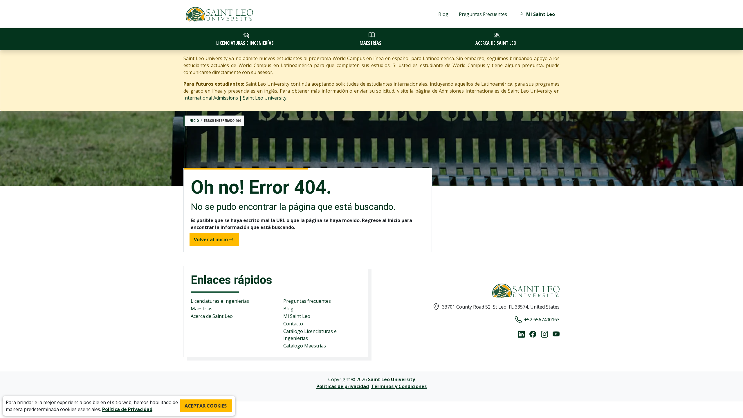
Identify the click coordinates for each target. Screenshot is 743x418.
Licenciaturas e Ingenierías (220, 301)
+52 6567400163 (542, 319)
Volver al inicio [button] (211, 239)
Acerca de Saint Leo (212, 316)
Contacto (293, 323)
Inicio (193, 120)
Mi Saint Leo (296, 316)
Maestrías (201, 308)
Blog (443, 14)
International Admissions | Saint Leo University (234, 98)
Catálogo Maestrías (304, 346)
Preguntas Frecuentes (483, 14)
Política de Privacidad (127, 409)
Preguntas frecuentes (307, 301)
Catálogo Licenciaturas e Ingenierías (310, 334)
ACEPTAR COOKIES (206, 406)
